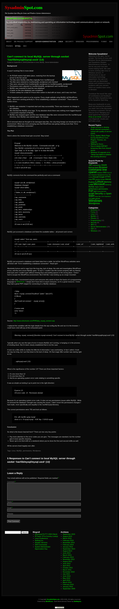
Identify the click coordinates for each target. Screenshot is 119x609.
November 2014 (69, 542)
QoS (105, 191)
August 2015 (67, 536)
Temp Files (98, 196)
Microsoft (99, 184)
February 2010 (68, 584)
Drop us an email (95, 117)
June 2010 (67, 576)
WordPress (49, 601)
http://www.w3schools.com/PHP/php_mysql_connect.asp (34, 321)
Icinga (90, 179)
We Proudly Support (23, 41)
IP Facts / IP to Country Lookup (46, 536)
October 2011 (68, 568)
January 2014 (68, 547)
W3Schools (20, 282)
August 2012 (67, 561)
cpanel (93, 172)
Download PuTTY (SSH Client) (46, 534)
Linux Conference (41, 538)
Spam (108, 193)
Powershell (100, 191)
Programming (92, 41)
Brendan (31, 62)
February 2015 (68, 540)
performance (93, 189)
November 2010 (69, 572)
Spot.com (23, 7)
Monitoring (108, 184)
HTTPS (108, 177)
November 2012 (69, 559)
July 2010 (66, 574)
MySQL (18, 46)
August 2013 (67, 551)
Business (94, 210)
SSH (110, 41)
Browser (103, 167)
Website (10, 514)
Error (106, 175)
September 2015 (69, 534)
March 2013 (67, 555)
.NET (91, 165)
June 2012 (67, 563)
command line (98, 169)
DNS (105, 172)
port (95, 191)
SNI (104, 194)
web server (96, 198)
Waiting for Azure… (98, 144)
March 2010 (67, 582)
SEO (24, 46)
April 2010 (66, 580)
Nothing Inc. (39, 540)
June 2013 (67, 553)
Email (9, 508)
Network (101, 187)
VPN (90, 198)
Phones (9, 46)
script (91, 193)
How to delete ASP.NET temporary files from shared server (101, 148)
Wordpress (37, 451)
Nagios (97, 187)
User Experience (106, 196)
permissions (27, 451)
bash (97, 167)
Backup (91, 167)
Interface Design (100, 179)
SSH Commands (41, 545)
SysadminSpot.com (53, 599)
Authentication (97, 165)
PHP (91, 191)
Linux (60, 41)
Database (99, 172)
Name (10, 502)
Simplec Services (41, 542)
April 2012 (66, 566)
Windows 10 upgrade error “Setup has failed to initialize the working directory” (101, 154)
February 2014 (68, 545)
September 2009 (69, 589)
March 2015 (67, 538)
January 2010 (68, 586)
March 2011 (67, 570)
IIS (93, 179)
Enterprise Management (98, 175)
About (9, 41)
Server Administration (45, 41)
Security (69, 41)
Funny (104, 41)
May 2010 (66, 578)
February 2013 (68, 557)
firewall (95, 177)
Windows (80, 41)
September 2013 (69, 549)
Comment (11, 482)
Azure (104, 165)
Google (101, 177)
